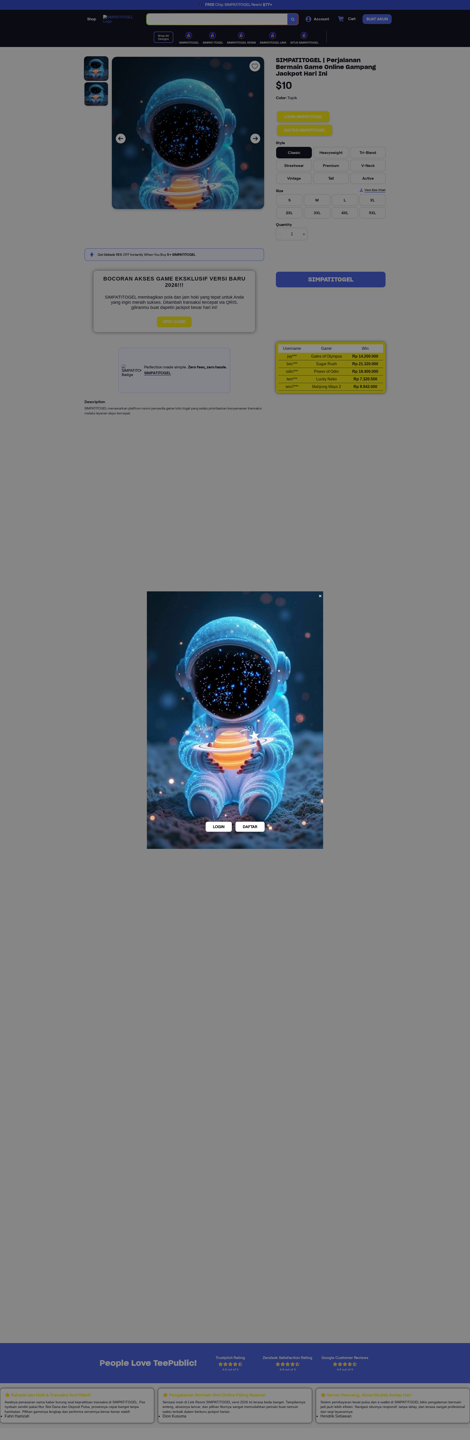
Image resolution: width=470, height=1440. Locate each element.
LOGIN (218, 827)
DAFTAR (250, 827)
